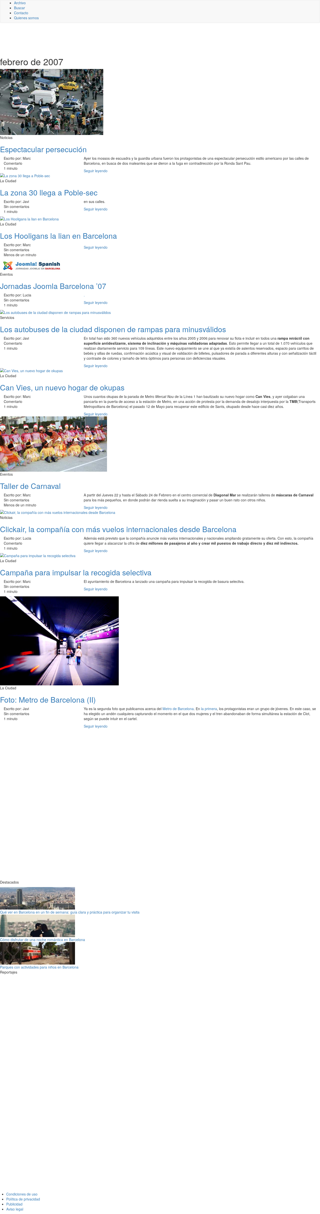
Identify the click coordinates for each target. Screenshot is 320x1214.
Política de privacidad (23, 1199)
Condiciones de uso (22, 1194)
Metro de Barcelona (178, 708)
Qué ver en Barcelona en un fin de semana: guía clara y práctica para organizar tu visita (70, 912)
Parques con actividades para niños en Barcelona (39, 967)
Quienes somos (26, 17)
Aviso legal (14, 1209)
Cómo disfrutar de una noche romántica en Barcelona (42, 939)
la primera (209, 708)
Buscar (19, 7)
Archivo (20, 2)
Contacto (21, 12)
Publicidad (14, 1204)
